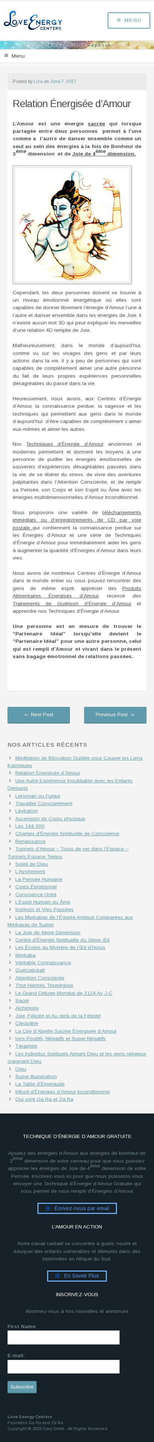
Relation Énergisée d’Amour (47, 773)
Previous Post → (115, 714)
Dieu (20, 1069)
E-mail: (16, 1355)
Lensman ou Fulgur (37, 796)
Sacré (22, 1000)
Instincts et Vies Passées (44, 909)
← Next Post (38, 714)
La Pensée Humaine (38, 879)
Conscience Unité (35, 894)
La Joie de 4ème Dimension (47, 932)
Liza (38, 81)
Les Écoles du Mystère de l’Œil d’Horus (60, 947)
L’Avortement (30, 871)
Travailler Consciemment (44, 803)
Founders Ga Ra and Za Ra (35, 1422)
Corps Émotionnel (36, 887)
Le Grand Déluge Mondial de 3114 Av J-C (64, 993)
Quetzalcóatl (30, 970)
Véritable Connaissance (43, 962)
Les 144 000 (29, 826)
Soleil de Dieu (31, 864)
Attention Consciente (39, 978)
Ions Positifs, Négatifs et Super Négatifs (60, 1038)
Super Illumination (36, 1076)
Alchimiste (27, 1008)
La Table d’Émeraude (40, 1084)
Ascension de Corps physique (50, 818)
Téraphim (26, 1046)
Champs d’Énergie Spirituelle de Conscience (67, 833)
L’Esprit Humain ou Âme (42, 902)
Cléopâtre (26, 1023)
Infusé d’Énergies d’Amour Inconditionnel (62, 1092)
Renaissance (30, 841)
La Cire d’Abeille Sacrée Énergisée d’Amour (66, 1031)
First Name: (22, 1326)
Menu (133, 20)
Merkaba (25, 955)
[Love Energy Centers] (33, 20)
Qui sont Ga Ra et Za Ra (44, 1099)
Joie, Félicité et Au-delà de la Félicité (58, 1016)
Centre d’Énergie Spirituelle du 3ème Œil (62, 940)
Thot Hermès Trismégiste (44, 985)
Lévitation (26, 811)
